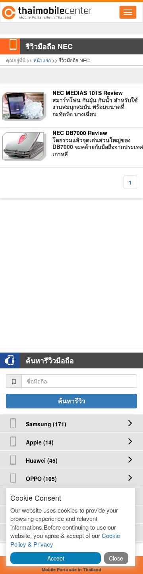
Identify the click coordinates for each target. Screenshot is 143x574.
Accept (55, 558)
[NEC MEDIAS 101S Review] (24, 106)
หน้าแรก (42, 60)
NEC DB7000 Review (79, 133)
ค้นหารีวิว (71, 400)
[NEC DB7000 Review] (24, 146)
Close (116, 558)
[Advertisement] (71, 269)
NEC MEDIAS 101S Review (87, 93)
